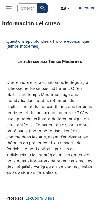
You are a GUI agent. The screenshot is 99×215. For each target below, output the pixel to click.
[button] (65, 8)
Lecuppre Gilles (39, 198)
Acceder (87, 8)
